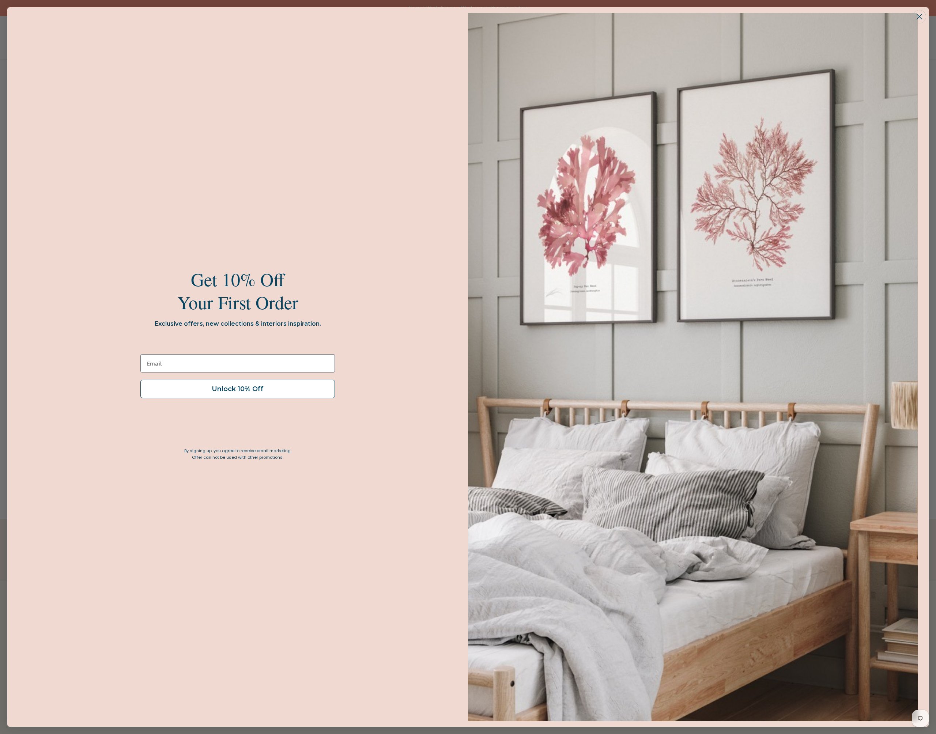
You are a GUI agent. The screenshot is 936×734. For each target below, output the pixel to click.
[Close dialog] (919, 16)
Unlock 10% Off (238, 389)
